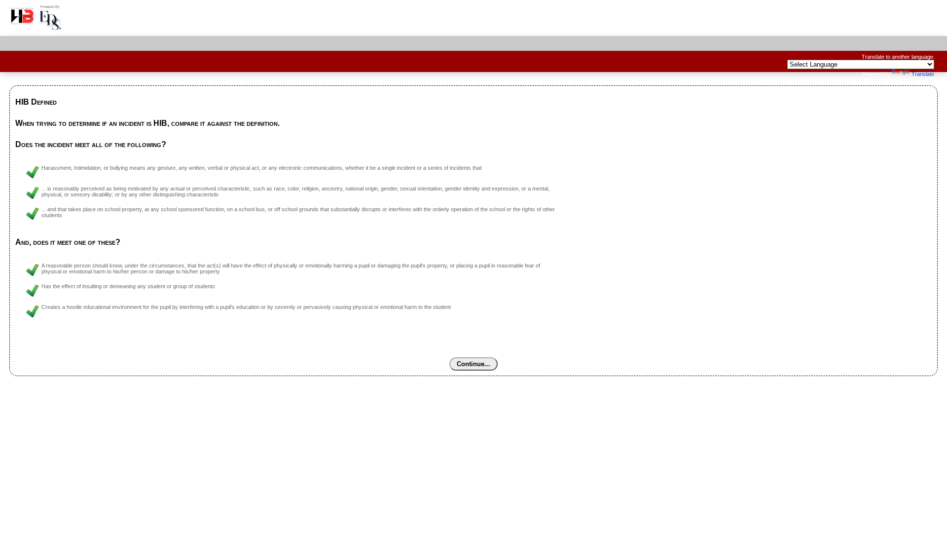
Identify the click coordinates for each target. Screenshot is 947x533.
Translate (922, 74)
